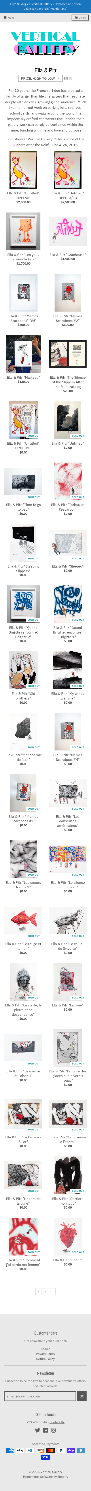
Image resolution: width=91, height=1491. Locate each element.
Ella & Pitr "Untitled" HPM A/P (23, 195)
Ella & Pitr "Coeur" (67, 1260)
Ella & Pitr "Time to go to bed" (23, 506)
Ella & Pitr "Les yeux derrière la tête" (23, 256)
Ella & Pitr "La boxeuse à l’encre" (68, 1139)
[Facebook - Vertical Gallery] (45, 1430)
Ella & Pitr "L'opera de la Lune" (23, 1200)
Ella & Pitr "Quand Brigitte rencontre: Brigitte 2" (23, 632)
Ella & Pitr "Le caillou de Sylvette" (67, 946)
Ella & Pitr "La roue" (67, 1005)
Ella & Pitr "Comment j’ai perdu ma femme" (23, 1262)
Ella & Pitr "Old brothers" (23, 695)
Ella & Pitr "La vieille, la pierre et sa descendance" (23, 1010)
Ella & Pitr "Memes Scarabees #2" (68, 318)
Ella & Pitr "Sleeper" (68, 566)
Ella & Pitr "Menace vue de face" (23, 757)
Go (82, 1396)
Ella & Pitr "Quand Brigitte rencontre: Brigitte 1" (67, 632)
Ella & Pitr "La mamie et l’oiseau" (23, 1073)
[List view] (70, 79)
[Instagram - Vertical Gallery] (53, 1430)
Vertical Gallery (51, 1472)
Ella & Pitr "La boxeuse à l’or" (23, 1139)
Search (45, 1349)
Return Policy (45, 1359)
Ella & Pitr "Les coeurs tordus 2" (23, 884)
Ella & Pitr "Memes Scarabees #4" (68, 757)
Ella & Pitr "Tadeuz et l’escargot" (68, 506)
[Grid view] (66, 79)
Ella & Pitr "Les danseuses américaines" (68, 821)
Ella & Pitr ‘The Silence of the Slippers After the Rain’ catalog (68, 382)
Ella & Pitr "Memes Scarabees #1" (23, 818)
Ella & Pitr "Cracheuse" (67, 254)
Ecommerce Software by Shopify (45, 1477)
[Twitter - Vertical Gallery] (37, 1430)
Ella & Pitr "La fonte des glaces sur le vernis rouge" (68, 1076)
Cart (82, 17)
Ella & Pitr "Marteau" (23, 377)
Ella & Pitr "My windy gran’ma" (67, 695)
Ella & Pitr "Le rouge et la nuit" (23, 946)
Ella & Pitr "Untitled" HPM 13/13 (67, 195)
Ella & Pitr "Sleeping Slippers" (23, 568)
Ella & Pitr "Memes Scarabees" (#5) (23, 318)
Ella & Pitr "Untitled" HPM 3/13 (23, 445)
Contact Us (56, 1422)
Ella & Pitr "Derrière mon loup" (67, 1200)
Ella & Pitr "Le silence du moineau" (68, 884)
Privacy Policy (45, 1354)
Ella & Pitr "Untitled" (67, 443)
